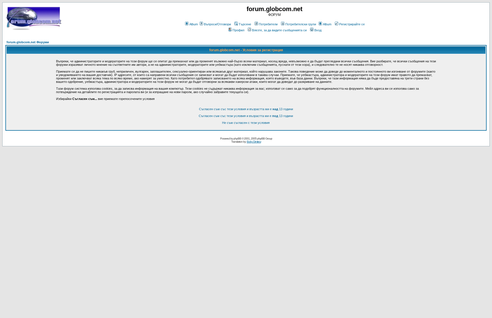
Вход (317, 30)
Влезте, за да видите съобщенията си (279, 30)
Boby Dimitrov (254, 141)
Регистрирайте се (352, 24)
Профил (238, 30)
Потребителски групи (300, 24)
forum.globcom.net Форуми (28, 42)
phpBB (237, 138)
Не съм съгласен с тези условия (246, 122)
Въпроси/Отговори (217, 24)
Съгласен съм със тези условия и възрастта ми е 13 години (246, 109)
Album (193, 24)
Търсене (245, 24)
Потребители (268, 24)
